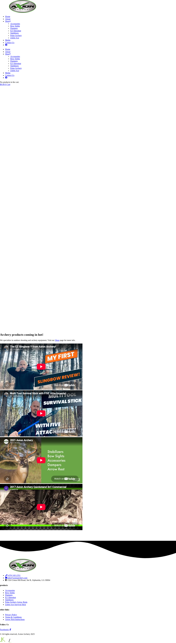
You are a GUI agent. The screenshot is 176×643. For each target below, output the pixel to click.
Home (7, 16)
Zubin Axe (14, 38)
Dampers (14, 28)
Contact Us (9, 42)
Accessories (15, 24)
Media (7, 40)
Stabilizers (14, 33)
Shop (7, 21)
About (7, 19)
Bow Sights (15, 26)
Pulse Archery (16, 35)
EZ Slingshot (15, 31)
